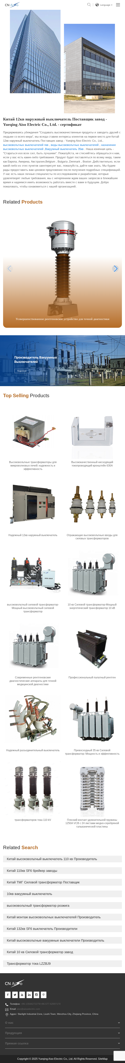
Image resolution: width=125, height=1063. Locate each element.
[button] (115, 268)
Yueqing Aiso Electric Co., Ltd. (12, 5)
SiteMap (103, 1058)
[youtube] (22, 995)
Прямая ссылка (16, 1043)
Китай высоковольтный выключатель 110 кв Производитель (52, 859)
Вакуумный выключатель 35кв (64, 149)
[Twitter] (15, 995)
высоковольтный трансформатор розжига (38, 905)
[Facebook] (8, 995)
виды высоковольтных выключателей (75, 145)
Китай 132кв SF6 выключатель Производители (42, 928)
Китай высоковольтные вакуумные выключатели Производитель (55, 940)
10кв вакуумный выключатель (29, 894)
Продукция (13, 1033)
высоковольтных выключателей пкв (25, 145)
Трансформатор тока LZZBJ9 (29, 963)
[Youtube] (43, 995)
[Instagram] (36, 995)
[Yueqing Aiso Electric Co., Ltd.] (59, 983)
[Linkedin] (29, 995)
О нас (9, 1023)
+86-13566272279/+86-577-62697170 (41, 1004)
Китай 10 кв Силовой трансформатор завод (40, 952)
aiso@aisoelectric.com (28, 1009)
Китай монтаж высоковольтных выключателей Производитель (54, 917)
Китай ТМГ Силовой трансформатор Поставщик (43, 882)
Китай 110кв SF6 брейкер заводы (32, 870)
